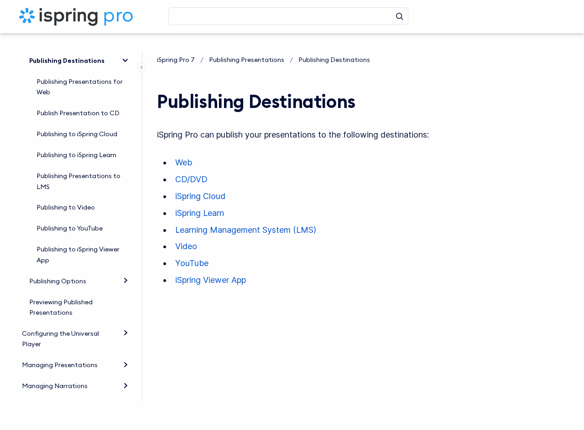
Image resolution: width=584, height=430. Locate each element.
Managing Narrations (55, 386)
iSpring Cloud (200, 196)
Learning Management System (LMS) (245, 230)
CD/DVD (191, 179)
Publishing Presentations (246, 60)
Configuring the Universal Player (60, 338)
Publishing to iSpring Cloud (76, 134)
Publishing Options (57, 281)
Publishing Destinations (66, 60)
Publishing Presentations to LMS (78, 181)
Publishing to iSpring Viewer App (78, 254)
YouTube (192, 263)
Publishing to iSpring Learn (76, 155)
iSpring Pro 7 (176, 60)
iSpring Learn (199, 213)
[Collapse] (125, 60)
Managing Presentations (60, 365)
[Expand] (125, 280)
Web (183, 162)
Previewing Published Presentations (61, 307)
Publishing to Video (65, 207)
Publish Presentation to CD (78, 113)
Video (186, 246)
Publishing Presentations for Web (79, 87)
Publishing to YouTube (69, 228)
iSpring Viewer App (210, 280)
